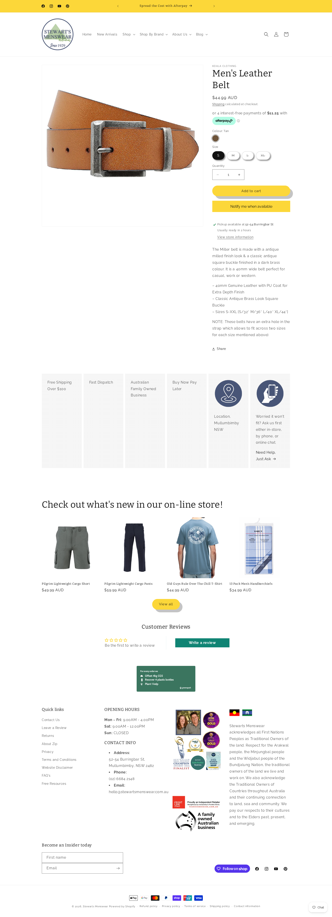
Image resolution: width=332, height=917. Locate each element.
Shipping (218, 104)
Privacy (48, 752)
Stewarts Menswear (95, 906)
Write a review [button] (202, 643)
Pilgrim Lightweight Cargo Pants (128, 583)
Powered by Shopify (122, 906)
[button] (128, 34)
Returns (48, 736)
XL (265, 156)
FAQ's (46, 776)
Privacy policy (171, 906)
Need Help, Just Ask (266, 455)
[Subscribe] (118, 868)
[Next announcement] (214, 6)
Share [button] (221, 349)
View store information (235, 237)
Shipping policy (220, 906)
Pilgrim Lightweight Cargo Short (66, 583)
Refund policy (149, 906)
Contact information (247, 906)
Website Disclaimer (57, 767)
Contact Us (51, 720)
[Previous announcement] (118, 6)
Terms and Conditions (59, 759)
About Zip (49, 744)
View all (166, 604)
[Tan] (215, 138)
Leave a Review (54, 728)
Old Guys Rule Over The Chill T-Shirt (194, 583)
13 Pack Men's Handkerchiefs (250, 583)
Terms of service (195, 906)
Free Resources (54, 783)
